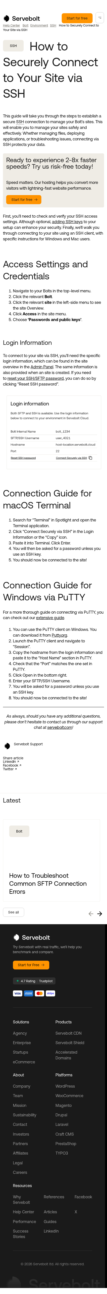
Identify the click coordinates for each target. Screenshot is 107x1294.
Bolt (25, 25)
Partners (20, 1143)
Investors (21, 1134)
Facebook (10, 765)
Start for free (77, 18)
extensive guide (50, 617)
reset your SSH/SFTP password (35, 378)
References (54, 1197)
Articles (50, 1212)
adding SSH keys (67, 221)
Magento (63, 1105)
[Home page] (21, 20)
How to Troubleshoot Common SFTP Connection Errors (48, 883)
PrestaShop (65, 1143)
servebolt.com (59, 727)
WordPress (65, 1086)
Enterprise (22, 1042)
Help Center (11, 25)
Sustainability (24, 1115)
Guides (50, 1221)
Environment (39, 25)
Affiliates (20, 1153)
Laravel (61, 1124)
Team (18, 1095)
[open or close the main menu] (100, 17)
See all (13, 912)
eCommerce (24, 1062)
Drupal (61, 1115)
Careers (20, 1172)
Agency (20, 1033)
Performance (24, 1221)
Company (21, 1086)
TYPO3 (61, 1153)
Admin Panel (42, 367)
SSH (53, 25)
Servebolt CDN (68, 1033)
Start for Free (28, 965)
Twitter (8, 769)
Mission (19, 1105)
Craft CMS (64, 1134)
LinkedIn (9, 762)
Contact (20, 1124)
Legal (18, 1163)
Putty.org (59, 635)
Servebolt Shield (69, 1042)
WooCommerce (69, 1095)
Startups (20, 1052)
